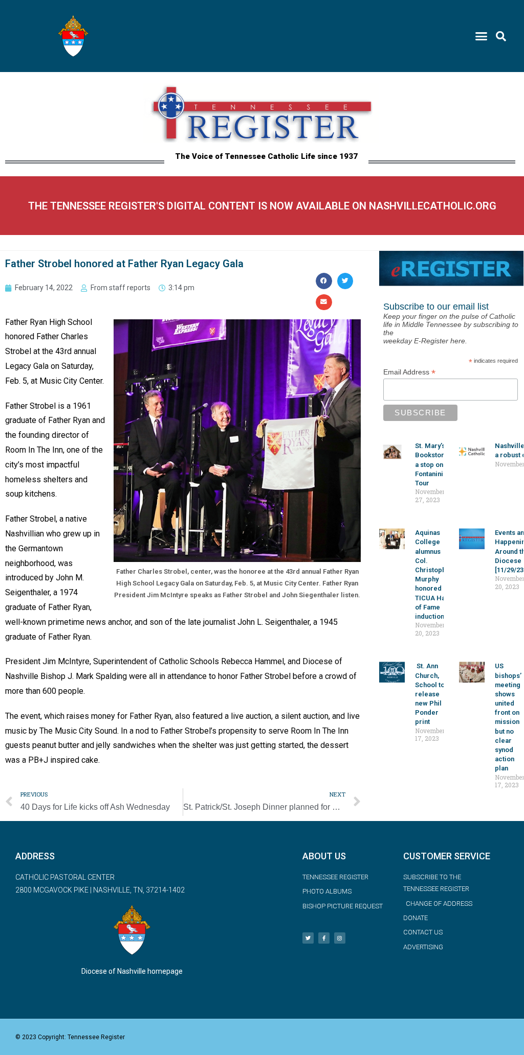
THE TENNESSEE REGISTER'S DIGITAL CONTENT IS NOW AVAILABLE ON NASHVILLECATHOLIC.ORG (262, 206)
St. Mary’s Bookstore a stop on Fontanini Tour (431, 464)
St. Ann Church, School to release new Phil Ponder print (430, 693)
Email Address (409, 372)
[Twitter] (308, 938)
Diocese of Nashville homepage (132, 971)
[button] (481, 36)
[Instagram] (339, 938)
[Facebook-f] (324, 938)
